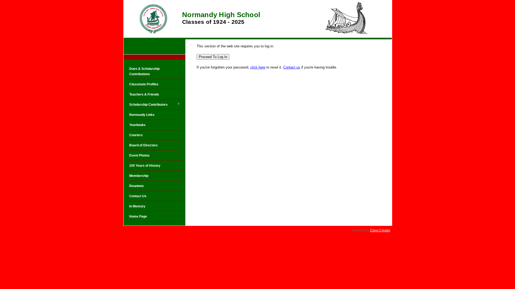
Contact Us (137, 196)
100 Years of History (144, 166)
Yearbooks (137, 125)
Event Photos (139, 155)
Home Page (138, 216)
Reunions (136, 186)
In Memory (137, 206)
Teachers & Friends (144, 94)
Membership (138, 176)
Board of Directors (143, 145)
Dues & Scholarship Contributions (144, 71)
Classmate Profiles (144, 84)
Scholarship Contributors (147, 105)
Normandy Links (141, 115)
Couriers (136, 135)
